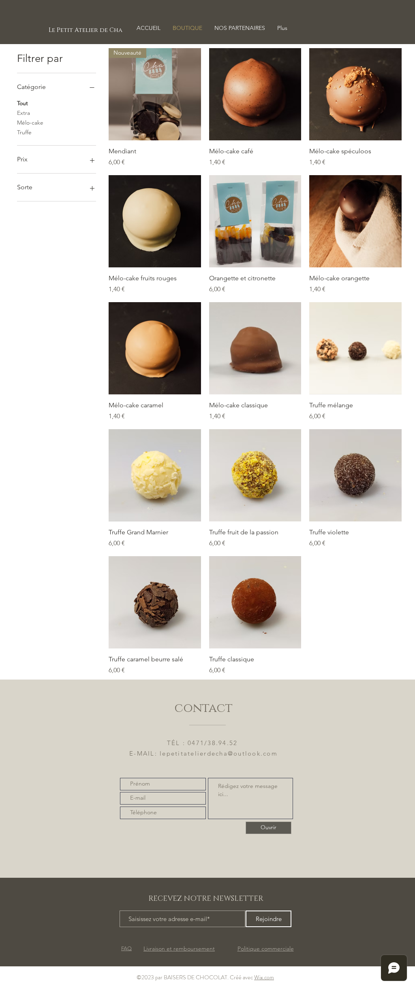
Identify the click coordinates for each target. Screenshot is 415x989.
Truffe (24, 132)
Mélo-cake (30, 122)
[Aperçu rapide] (255, 94)
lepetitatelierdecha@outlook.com (219, 753)
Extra (23, 112)
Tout (22, 103)
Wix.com (264, 977)
